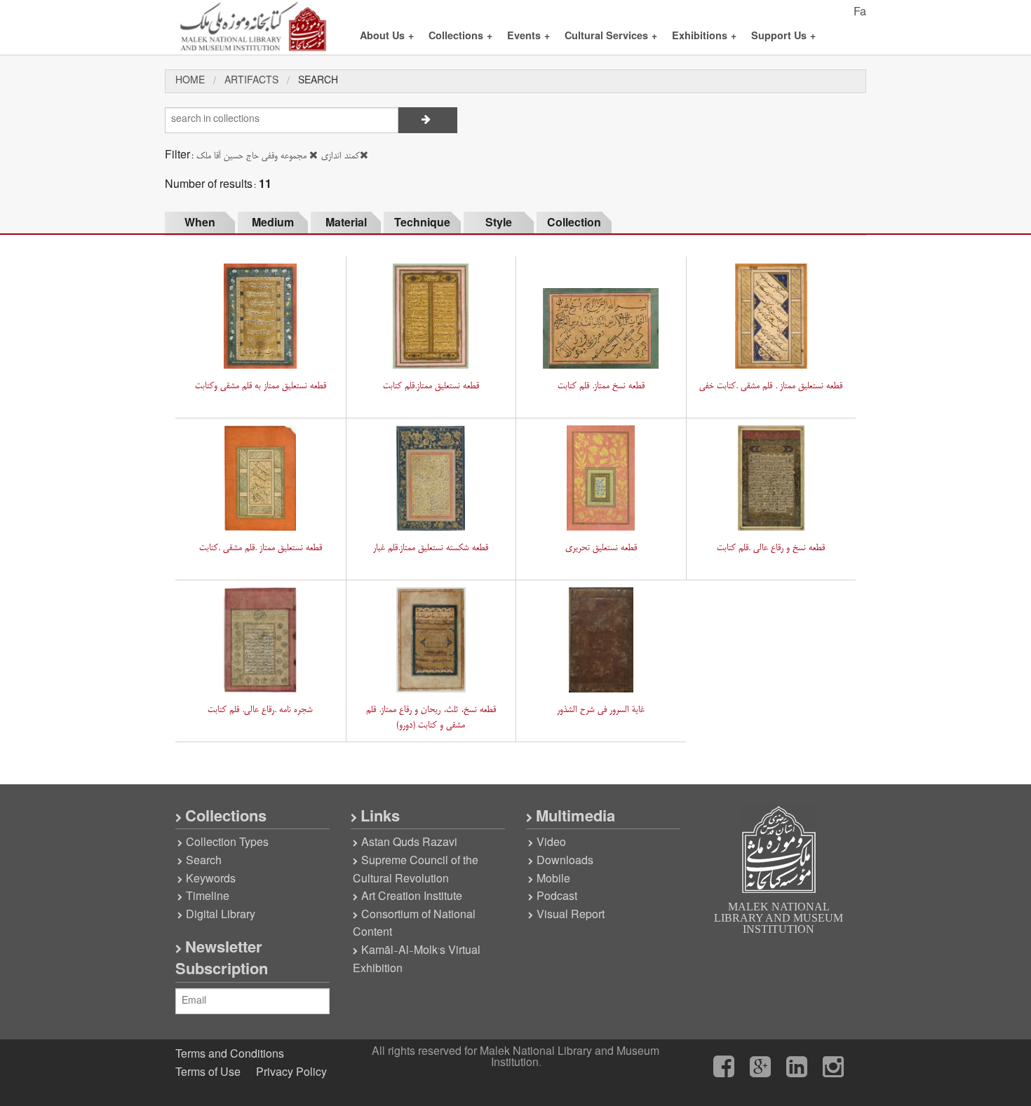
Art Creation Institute (411, 897)
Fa (860, 12)
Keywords (211, 879)
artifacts (251, 81)
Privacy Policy (291, 1073)
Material (346, 223)
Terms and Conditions (229, 1055)
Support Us (783, 37)
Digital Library (220, 915)
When (199, 223)
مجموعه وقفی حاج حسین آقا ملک (251, 155)
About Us (387, 37)
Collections (460, 37)
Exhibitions (704, 37)
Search (204, 861)
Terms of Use (208, 1073)
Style (498, 223)
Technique (422, 223)
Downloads (565, 861)
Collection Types (227, 843)
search (318, 81)
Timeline (207, 897)
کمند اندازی (340, 155)
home (190, 81)
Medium (273, 223)
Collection (574, 223)
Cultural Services (611, 37)
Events (528, 37)
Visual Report (571, 915)
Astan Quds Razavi (409, 843)
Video (551, 843)
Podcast (557, 897)
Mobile (553, 879)
